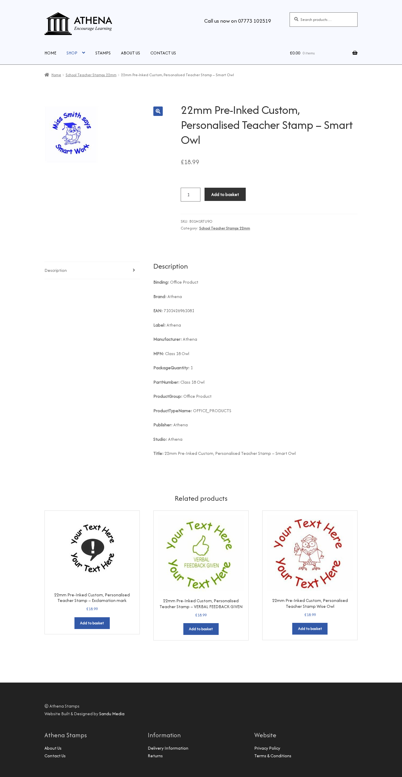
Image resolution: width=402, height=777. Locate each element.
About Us (130, 53)
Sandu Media (111, 714)
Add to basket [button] (92, 623)
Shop (72, 53)
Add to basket (225, 194)
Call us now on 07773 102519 (237, 20)
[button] (158, 111)
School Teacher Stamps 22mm (91, 75)
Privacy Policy (267, 748)
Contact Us (163, 53)
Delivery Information (168, 748)
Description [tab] (55, 270)
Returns (155, 756)
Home (50, 53)
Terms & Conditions (272, 756)
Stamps (103, 53)
